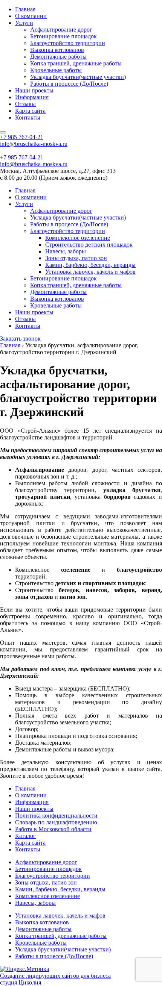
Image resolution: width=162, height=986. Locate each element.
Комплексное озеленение (77, 238)
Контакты (27, 117)
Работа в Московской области (53, 829)
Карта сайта (30, 111)
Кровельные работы (56, 70)
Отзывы (25, 104)
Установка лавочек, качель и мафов (90, 271)
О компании (31, 16)
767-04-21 (21, 137)
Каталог (25, 836)
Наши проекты (34, 90)
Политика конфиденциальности (56, 815)
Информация (32, 97)
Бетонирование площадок (63, 36)
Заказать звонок (20, 338)
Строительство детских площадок (89, 244)
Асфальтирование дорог (61, 29)
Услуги (24, 23)
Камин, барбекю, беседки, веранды (90, 265)
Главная (25, 9)
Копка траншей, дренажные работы (76, 63)
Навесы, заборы (65, 251)
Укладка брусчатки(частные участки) (78, 77)
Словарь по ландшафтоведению (56, 822)
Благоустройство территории (67, 43)
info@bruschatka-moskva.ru (33, 144)
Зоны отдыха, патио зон (76, 258)
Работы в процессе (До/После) (69, 83)
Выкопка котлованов (57, 50)
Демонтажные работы (58, 56)
